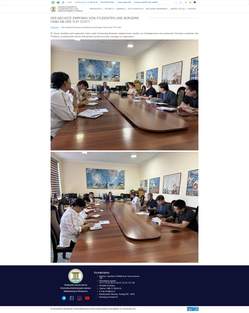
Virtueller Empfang (107, 286)
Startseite (55, 27)
